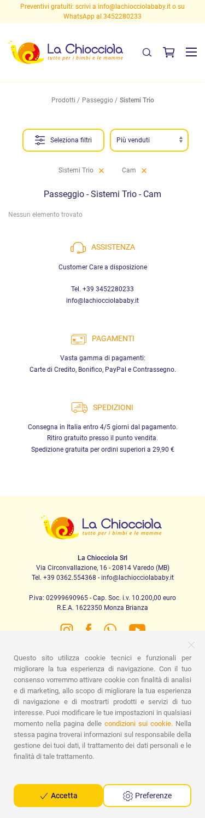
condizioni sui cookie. (138, 723)
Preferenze (152, 795)
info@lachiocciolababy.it (88, 6)
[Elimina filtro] (101, 170)
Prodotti (63, 100)
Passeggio (97, 100)
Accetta (63, 795)
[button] (191, 52)
